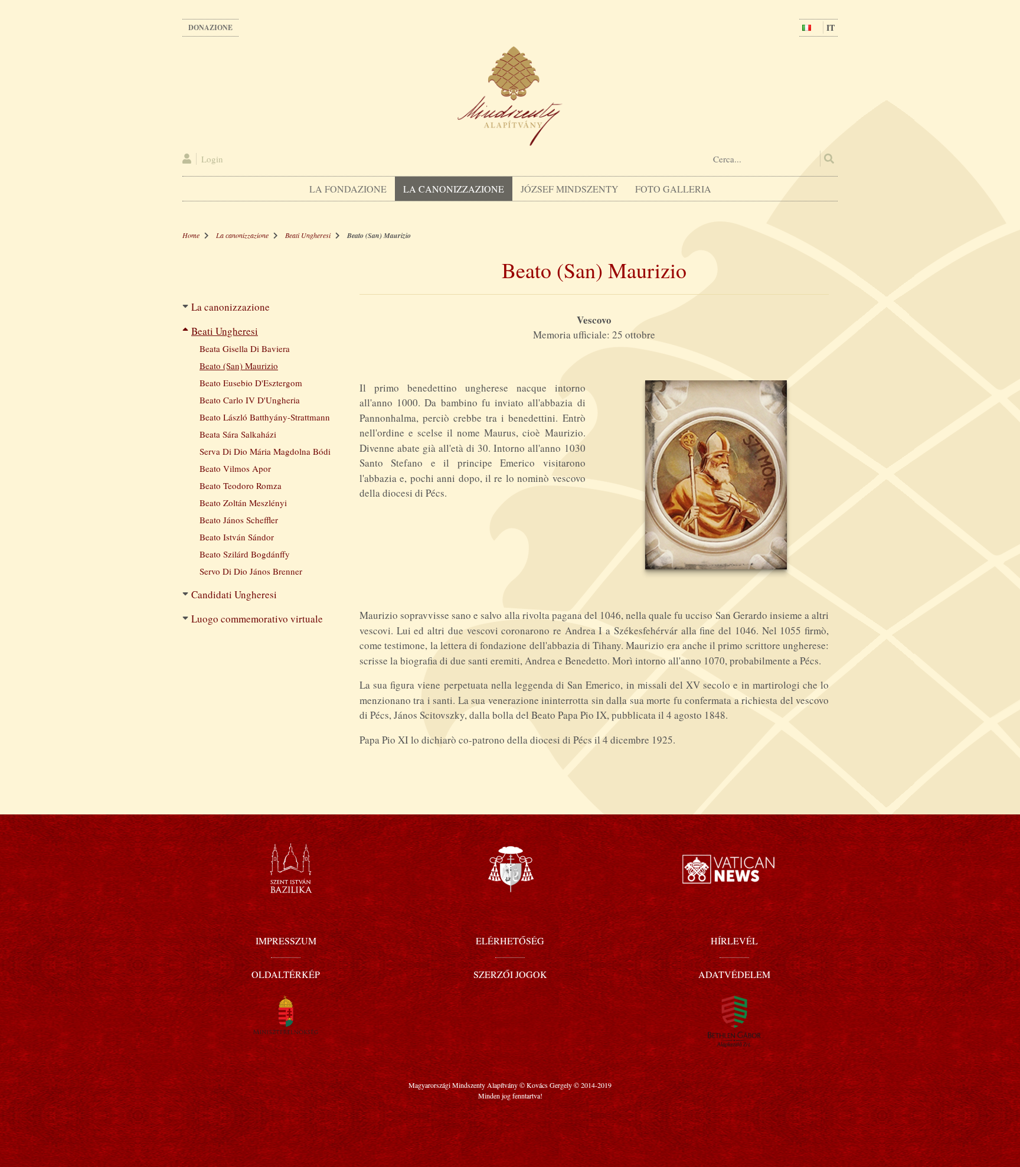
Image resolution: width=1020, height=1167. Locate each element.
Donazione (210, 27)
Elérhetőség (510, 940)
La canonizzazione (453, 188)
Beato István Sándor (237, 537)
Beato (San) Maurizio (239, 365)
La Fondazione (348, 188)
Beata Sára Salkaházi (238, 434)
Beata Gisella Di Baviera (245, 348)
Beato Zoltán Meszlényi (243, 502)
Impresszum (286, 940)
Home (191, 235)
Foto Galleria (673, 188)
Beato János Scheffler (239, 520)
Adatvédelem (734, 974)
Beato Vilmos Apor (235, 468)
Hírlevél (734, 940)
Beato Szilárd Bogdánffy (245, 554)
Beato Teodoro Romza (241, 485)
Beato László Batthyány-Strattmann (265, 417)
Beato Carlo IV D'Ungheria (250, 400)
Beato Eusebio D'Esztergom (251, 383)
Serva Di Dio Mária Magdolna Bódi (265, 451)
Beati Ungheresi (308, 235)
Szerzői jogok (510, 974)
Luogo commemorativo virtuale (257, 618)
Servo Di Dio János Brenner (251, 571)
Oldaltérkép (285, 974)
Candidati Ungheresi (234, 594)
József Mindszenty (570, 188)
